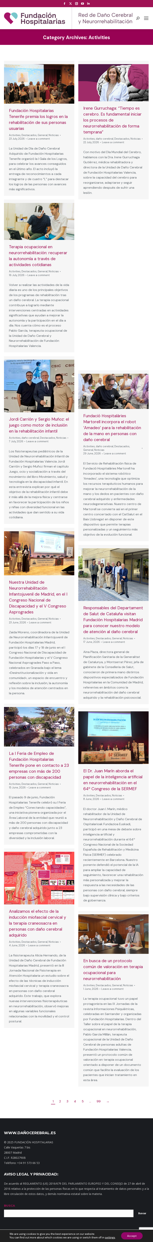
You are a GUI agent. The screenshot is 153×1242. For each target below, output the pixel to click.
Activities (15, 135)
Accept (132, 1236)
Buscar (142, 1213)
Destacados (29, 135)
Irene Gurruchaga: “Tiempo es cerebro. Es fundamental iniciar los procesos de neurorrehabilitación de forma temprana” (112, 120)
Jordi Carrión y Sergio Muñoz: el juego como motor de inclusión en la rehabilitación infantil (39, 425)
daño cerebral (104, 138)
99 (99, 1101)
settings (110, 1237)
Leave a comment (39, 138)
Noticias (54, 135)
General (43, 135)
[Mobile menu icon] (146, 18)
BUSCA (9, 1205)
